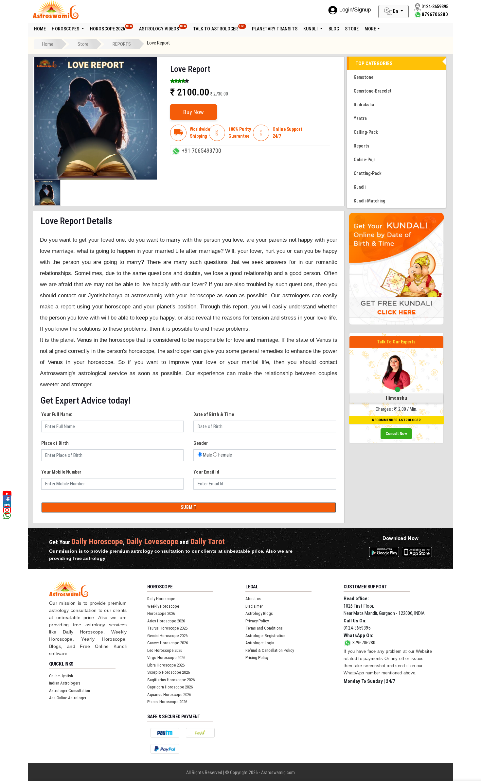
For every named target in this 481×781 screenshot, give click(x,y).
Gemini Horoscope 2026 (167, 635)
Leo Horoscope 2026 (164, 650)
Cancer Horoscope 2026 (167, 642)
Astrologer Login (259, 642)
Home (40, 28)
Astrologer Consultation (69, 690)
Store (83, 44)
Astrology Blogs (259, 613)
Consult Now (396, 433)
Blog (334, 28)
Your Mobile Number (61, 472)
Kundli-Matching (369, 200)
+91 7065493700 (201, 150)
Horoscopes (66, 28)
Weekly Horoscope (163, 606)
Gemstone (363, 77)
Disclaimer (254, 606)
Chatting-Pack (368, 173)
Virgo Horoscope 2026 (166, 657)
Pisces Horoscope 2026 (167, 701)
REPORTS (122, 44)
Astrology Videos (162, 28)
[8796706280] (418, 14)
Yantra (360, 118)
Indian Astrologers (64, 683)
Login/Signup (355, 9)
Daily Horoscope (161, 598)
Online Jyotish (61, 675)
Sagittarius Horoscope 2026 (171, 679)
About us (253, 598)
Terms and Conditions (264, 628)
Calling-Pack (366, 132)
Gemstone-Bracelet (373, 91)
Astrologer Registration (265, 635)
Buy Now (193, 112)
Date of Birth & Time (213, 414)
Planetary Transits (274, 28)
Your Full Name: (56, 414)
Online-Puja (365, 159)
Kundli (311, 28)
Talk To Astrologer (219, 28)
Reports (361, 145)
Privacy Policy (257, 620)
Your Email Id (206, 472)
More (370, 28)
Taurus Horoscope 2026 (167, 628)
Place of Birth (55, 443)
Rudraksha (364, 104)
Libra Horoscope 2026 (166, 665)
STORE (352, 28)
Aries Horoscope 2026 (166, 620)
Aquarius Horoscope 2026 (169, 694)
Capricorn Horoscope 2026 (170, 687)
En (395, 11)
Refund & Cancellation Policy (269, 650)
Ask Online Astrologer (67, 697)
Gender (200, 443)
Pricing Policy (256, 657)
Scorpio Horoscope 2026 (168, 672)
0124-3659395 (357, 628)
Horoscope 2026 (111, 28)
